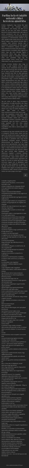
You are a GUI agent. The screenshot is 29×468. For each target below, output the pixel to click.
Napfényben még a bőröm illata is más (11, 376)
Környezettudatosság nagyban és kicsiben (12, 338)
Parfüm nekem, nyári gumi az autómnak (11, 412)
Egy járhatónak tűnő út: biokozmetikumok (12, 273)
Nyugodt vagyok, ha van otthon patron (11, 399)
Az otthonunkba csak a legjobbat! (9, 262)
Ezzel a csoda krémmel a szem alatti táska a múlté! (14, 291)
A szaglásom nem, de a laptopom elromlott (12, 235)
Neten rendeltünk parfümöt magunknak (11, 398)
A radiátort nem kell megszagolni (9, 233)
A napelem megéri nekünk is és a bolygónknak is (13, 200)
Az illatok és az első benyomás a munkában (12, 256)
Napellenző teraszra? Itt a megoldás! (10, 374)
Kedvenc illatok (5, 323)
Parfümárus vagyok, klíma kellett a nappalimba (13, 414)
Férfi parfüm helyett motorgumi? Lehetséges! (13, 293)
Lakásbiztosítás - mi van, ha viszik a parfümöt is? (13, 341)
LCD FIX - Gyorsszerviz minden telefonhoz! (12, 343)
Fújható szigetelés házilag (8, 294)
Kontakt (3, 332)
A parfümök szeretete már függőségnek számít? (13, 220)
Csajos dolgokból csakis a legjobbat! (10, 267)
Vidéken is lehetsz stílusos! (8, 452)
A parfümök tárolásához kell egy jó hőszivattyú (13, 222)
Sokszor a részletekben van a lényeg (10, 437)
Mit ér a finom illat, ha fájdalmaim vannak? (12, 363)
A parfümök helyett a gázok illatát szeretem (12, 219)
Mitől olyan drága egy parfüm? (9, 365)
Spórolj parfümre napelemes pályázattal (11, 441)
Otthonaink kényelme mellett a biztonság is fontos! (14, 405)
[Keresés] (25, 175)
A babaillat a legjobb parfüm (8, 180)
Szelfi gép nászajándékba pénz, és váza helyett (13, 445)
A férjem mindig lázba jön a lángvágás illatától (13, 186)
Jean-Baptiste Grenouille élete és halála (11, 314)
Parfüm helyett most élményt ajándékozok (12, 410)
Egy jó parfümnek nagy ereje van (9, 278)
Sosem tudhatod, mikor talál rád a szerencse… (13, 439)
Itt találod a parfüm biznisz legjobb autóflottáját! (13, 312)
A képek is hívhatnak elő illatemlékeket (11, 191)
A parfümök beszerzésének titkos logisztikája (13, 217)
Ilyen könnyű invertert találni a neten (10, 311)
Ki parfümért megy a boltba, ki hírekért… (11, 325)
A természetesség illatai (7, 240)
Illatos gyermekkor (6, 305)
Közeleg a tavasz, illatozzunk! (8, 340)
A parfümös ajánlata (6, 228)
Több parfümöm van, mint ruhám (9, 450)
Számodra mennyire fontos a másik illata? (12, 443)
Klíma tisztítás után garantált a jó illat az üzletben (14, 327)
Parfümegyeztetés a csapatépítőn (10, 416)
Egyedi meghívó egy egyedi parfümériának (12, 287)
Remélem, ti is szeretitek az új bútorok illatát (12, 428)
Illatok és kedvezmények (7, 303)
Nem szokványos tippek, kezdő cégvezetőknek (13, 388)
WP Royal (20, 465)
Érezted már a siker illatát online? (9, 289)
